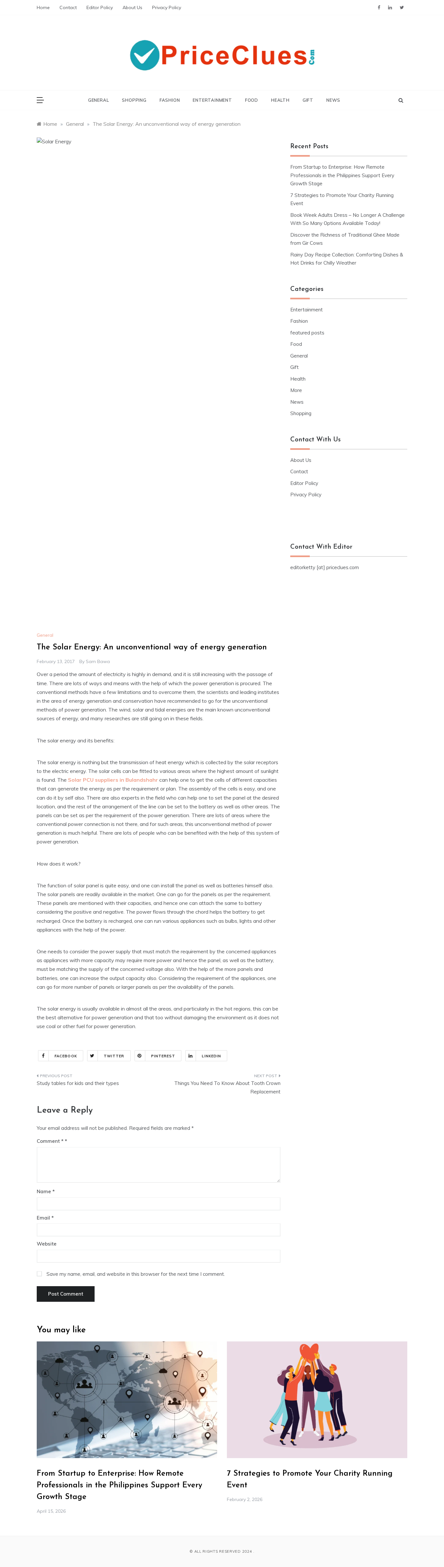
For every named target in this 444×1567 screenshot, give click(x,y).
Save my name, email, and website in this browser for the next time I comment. (135, 1274)
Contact (68, 7)
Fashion (170, 100)
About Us (132, 7)
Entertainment (212, 100)
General (98, 100)
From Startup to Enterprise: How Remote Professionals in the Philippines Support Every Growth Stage (342, 175)
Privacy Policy (166, 7)
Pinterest (163, 1056)
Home (43, 7)
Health (280, 100)
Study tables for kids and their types (78, 1083)
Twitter (114, 1056)
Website (47, 1244)
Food (251, 100)
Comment (50, 1141)
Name (46, 1191)
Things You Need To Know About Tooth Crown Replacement (227, 1087)
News (333, 100)
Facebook (66, 1056)
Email (45, 1218)
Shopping (134, 100)
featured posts (307, 333)
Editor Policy (99, 7)
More (296, 390)
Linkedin (211, 1056)
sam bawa (98, 661)
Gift (308, 100)
